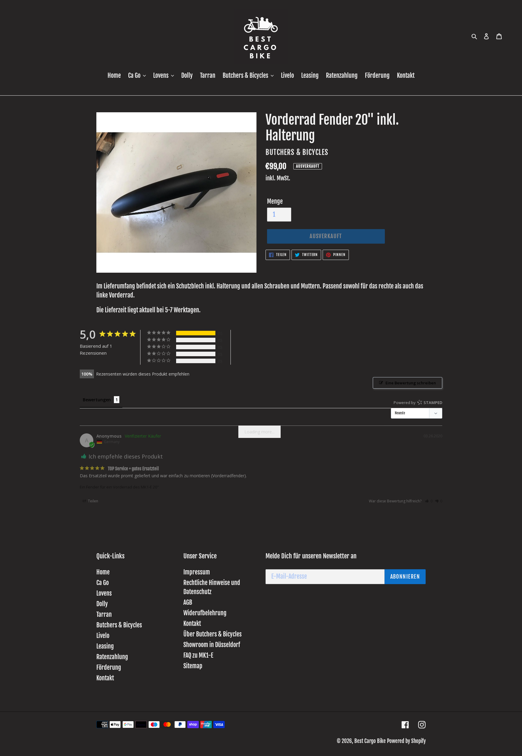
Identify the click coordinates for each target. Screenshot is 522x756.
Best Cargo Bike (370, 741)
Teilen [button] (92, 501)
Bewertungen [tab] (97, 400)
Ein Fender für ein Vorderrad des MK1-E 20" (119, 487)
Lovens (104, 593)
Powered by (418, 402)
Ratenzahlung (112, 657)
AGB (187, 602)
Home (103, 572)
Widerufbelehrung (205, 613)
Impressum (196, 572)
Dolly (102, 604)
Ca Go (102, 583)
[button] (428, 501)
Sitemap (192, 666)
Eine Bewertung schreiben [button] (410, 383)
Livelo (102, 635)
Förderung (108, 667)
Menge (275, 201)
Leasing (105, 646)
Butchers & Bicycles (119, 625)
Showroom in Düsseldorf (211, 645)
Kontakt (105, 678)
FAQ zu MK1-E (198, 655)
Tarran (104, 614)
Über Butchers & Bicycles (212, 634)
